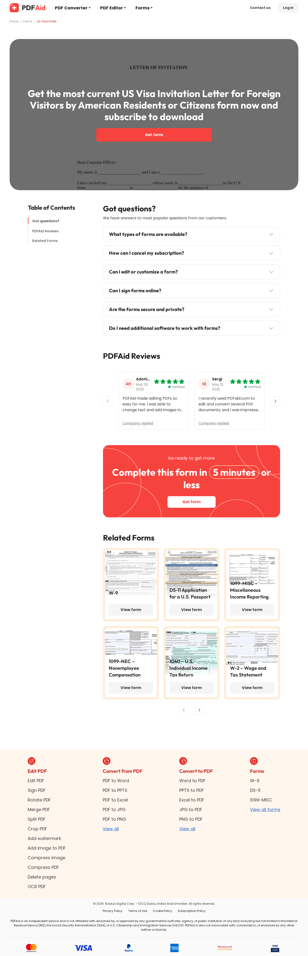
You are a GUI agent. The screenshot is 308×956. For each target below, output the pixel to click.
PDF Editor (111, 8)
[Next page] (199, 710)
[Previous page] (184, 710)
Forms (142, 8)
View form (131, 609)
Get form (154, 134)
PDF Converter (71, 8)
